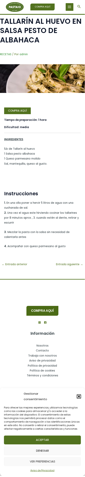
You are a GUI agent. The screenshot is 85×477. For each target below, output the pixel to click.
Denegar (42, 451)
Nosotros (42, 346)
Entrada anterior (14, 264)
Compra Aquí (17, 111)
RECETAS (5, 54)
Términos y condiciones (42, 375)
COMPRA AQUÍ (42, 310)
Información (42, 333)
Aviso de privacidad (42, 360)
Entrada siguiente (69, 264)
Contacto (42, 350)
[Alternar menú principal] (69, 7)
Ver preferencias (42, 461)
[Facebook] (45, 322)
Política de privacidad (42, 366)
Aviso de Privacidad (42, 470)
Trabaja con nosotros (42, 356)
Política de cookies (42, 370)
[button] (79, 396)
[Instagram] (39, 322)
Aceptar (42, 440)
